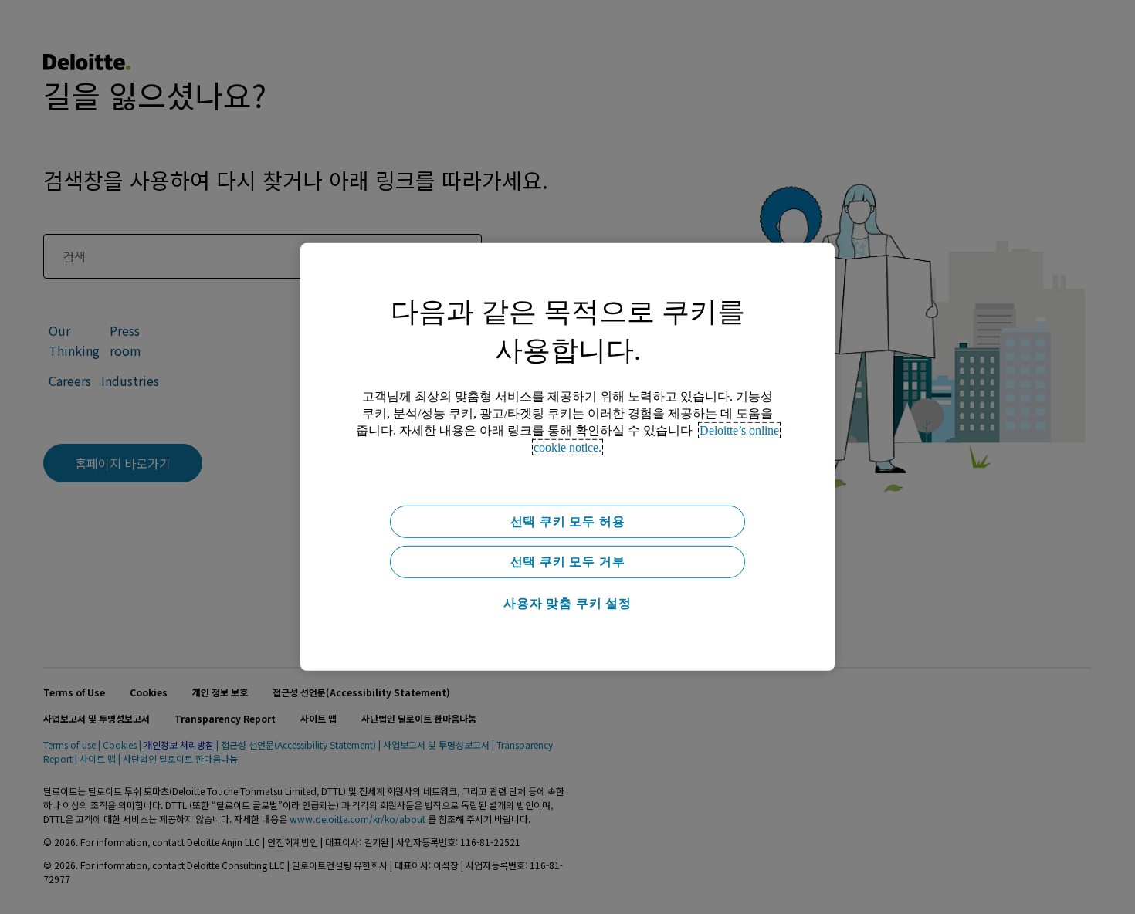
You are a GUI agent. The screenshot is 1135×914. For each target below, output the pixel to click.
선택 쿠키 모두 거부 (567, 561)
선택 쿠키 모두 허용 (567, 521)
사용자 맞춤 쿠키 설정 (567, 603)
